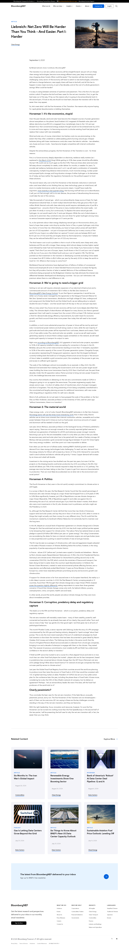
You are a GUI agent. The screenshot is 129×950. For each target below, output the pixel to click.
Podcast (17, 827)
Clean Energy (15, 44)
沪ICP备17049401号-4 (54, 943)
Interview (91, 772)
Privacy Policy (14, 943)
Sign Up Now (19, 923)
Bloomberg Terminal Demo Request (46, 1)
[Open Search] (116, 6)
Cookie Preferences (42, 943)
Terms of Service (23, 943)
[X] (112, 939)
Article (17, 772)
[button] (25, 1)
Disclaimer (32, 943)
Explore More (109, 739)
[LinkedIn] (117, 939)
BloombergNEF (18, 6)
